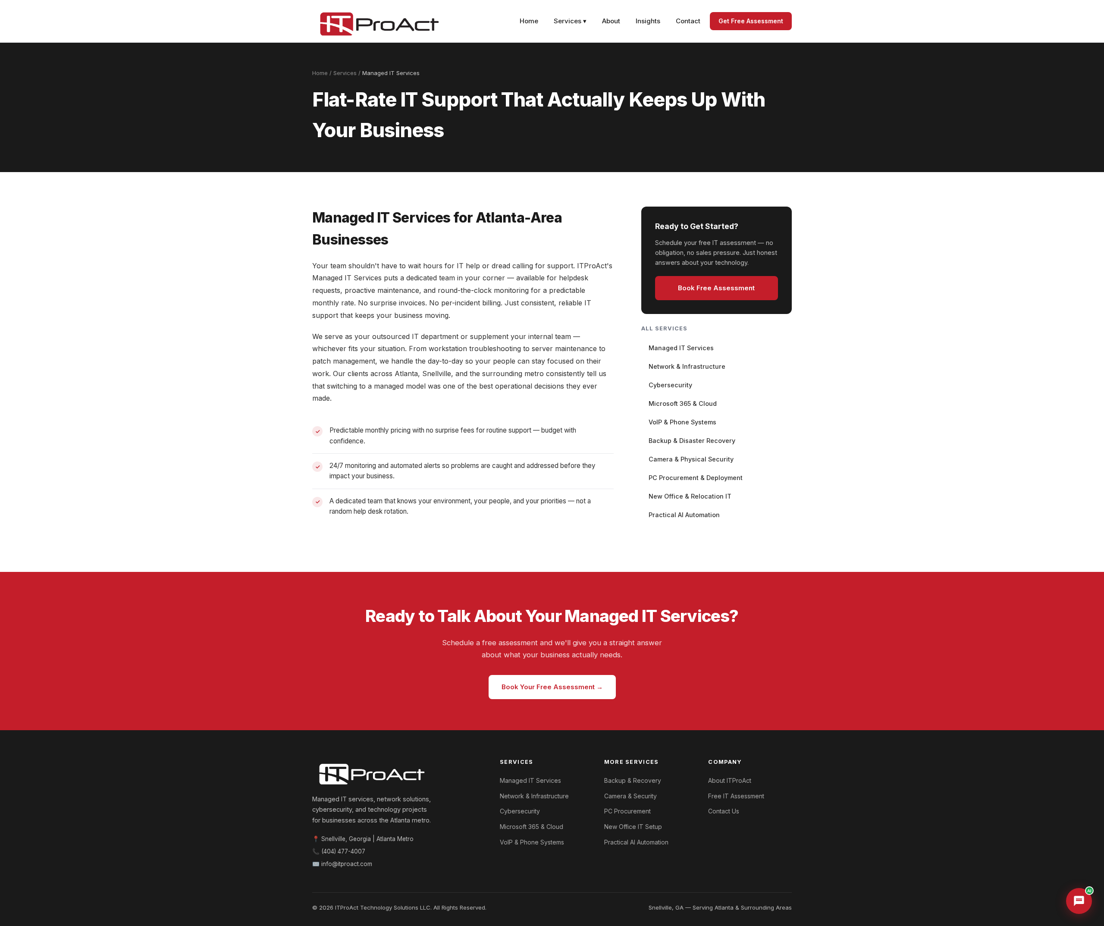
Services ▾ (570, 21)
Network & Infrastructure (687, 366)
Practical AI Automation (684, 514)
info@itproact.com (346, 863)
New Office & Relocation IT (690, 496)
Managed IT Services (681, 348)
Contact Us (723, 811)
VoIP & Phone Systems (682, 422)
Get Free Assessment (750, 21)
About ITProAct (729, 780)
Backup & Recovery (632, 780)
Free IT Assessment (736, 796)
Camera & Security (630, 796)
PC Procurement (627, 811)
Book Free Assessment (716, 288)
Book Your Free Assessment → (552, 687)
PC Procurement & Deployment (696, 477)
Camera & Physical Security (691, 459)
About (611, 21)
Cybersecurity (670, 385)
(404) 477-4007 (343, 851)
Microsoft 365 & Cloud (683, 403)
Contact (688, 21)
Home (529, 21)
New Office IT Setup (633, 826)
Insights (648, 21)
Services (345, 72)
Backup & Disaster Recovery (692, 440)
